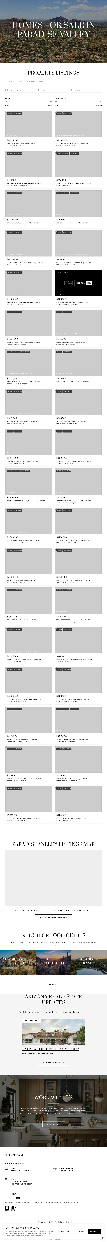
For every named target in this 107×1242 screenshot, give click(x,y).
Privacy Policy (65, 1222)
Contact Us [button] (53, 1124)
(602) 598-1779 (66, 1171)
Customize (80, 1231)
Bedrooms (75, 90)
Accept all (94, 1231)
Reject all (65, 1231)
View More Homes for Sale (53, 917)
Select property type (13, 90)
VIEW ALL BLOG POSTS (53, 1063)
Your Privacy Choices (53, 1239)
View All (53, 984)
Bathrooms (42, 90)
